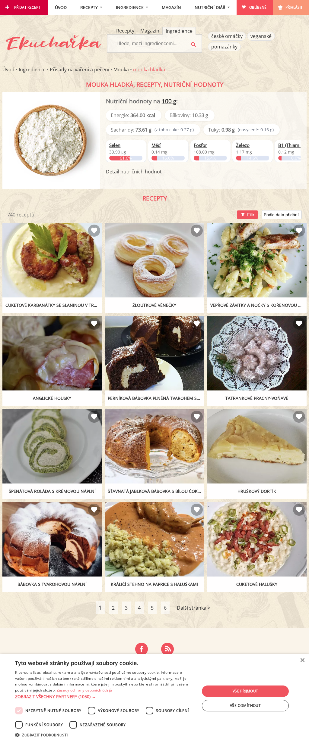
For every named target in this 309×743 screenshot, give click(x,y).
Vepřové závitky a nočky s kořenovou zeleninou (258, 305)
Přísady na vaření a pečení (79, 69)
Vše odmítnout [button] (245, 705)
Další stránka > (193, 608)
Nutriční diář (210, 7)
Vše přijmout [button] (245, 691)
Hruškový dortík (256, 491)
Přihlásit (294, 7)
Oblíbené (257, 7)
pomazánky (224, 46)
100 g (169, 101)
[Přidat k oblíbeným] (94, 231)
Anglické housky (52, 398)
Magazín (171, 7)
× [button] (302, 660)
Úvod (61, 7)
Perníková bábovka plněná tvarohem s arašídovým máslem (156, 398)
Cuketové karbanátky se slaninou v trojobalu (53, 305)
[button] (104, 696)
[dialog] (154, 698)
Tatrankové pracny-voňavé (256, 398)
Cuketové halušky (256, 584)
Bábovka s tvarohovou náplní (52, 584)
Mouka (121, 69)
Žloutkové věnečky (154, 305)
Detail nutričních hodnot (134, 171)
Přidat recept (27, 7)
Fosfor (200, 145)
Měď (156, 145)
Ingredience (130, 7)
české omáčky (227, 36)
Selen (114, 145)
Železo (243, 145)
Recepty (89, 7)
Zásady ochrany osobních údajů (84, 690)
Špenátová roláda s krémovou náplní (52, 491)
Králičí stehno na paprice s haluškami (154, 584)
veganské (261, 36)
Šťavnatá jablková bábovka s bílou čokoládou (156, 491)
